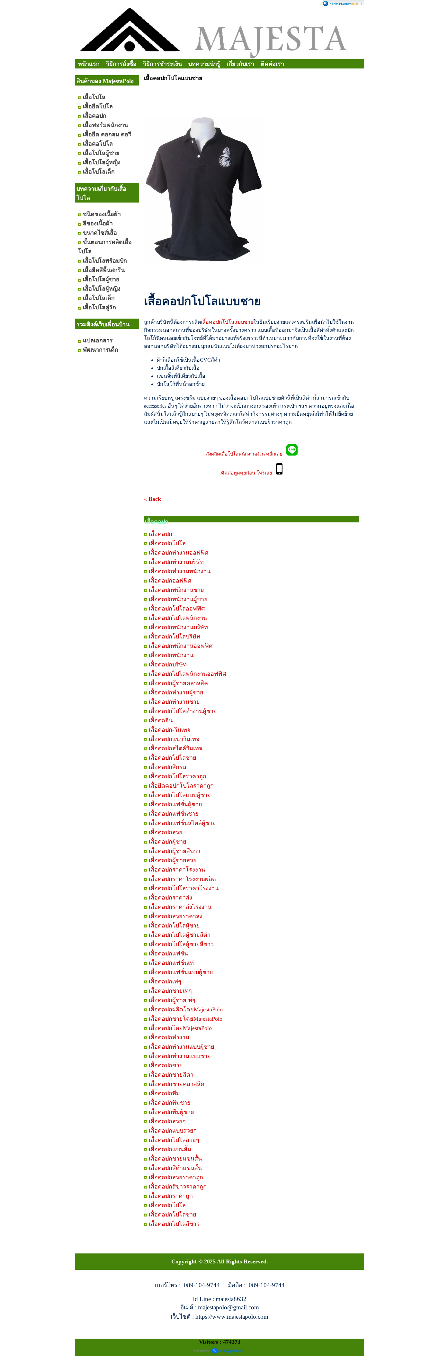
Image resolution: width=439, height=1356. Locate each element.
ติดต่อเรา (272, 64)
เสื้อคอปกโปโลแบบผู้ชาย (180, 795)
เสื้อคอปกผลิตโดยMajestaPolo (186, 1009)
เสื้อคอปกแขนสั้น (170, 1149)
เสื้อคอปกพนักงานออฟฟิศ (180, 646)
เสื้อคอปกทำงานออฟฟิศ (178, 552)
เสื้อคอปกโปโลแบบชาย (227, 322)
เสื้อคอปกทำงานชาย (174, 702)
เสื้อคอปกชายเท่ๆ (170, 991)
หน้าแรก (89, 64)
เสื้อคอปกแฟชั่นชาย (174, 813)
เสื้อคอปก (160, 534)
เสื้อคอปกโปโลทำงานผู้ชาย (183, 711)
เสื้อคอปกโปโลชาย (172, 758)
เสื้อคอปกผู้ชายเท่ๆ (172, 1000)
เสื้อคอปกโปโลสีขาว (174, 1224)
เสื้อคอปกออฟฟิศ (170, 580)
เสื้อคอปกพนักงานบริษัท (178, 627)
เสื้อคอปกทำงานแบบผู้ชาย (181, 1047)
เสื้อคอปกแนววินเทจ (174, 739)
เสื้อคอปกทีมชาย (170, 1102)
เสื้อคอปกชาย (166, 1065)
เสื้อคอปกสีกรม (167, 767)
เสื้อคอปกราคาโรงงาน (177, 869)
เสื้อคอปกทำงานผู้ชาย (176, 692)
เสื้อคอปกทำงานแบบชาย (180, 1056)
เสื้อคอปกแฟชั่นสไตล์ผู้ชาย (182, 823)
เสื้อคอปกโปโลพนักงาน (178, 618)
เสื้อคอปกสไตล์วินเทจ (175, 748)
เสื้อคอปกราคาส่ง (170, 897)
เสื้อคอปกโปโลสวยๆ (174, 1140)
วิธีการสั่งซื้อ (121, 64)
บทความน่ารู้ (204, 64)
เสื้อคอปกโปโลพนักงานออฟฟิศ (187, 674)
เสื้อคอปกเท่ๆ (165, 981)
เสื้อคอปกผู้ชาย (167, 841)
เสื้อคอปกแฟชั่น (168, 953)
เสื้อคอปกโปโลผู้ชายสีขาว (181, 944)
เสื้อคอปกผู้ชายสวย (173, 860)
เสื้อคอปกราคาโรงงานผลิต (182, 879)
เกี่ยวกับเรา (240, 64)
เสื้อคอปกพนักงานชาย (176, 590)
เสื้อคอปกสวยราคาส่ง (175, 916)
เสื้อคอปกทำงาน (169, 1037)
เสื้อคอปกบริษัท (168, 664)
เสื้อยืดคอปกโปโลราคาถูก (181, 785)
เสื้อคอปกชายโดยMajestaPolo (185, 1019)
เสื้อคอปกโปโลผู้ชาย (174, 925)
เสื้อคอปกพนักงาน (171, 655)
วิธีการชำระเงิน (162, 64)
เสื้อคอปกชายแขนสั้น (175, 1158)
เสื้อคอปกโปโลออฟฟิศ (177, 608)
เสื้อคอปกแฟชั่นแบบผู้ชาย (181, 972)
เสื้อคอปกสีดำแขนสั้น (175, 1168)
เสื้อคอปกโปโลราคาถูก (177, 776)
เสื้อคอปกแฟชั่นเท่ (171, 963)
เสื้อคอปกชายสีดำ (171, 1074)
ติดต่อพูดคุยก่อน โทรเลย (248, 472)
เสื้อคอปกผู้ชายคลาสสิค (178, 683)
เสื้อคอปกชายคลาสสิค (176, 1084)
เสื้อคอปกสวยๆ (167, 1121)
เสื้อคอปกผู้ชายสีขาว (174, 851)
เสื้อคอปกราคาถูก (171, 1196)
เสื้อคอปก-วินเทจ (170, 730)
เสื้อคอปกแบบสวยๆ (173, 1130)
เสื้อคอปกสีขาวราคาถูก (178, 1186)
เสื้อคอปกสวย (166, 832)
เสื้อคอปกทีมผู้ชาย (171, 1112)
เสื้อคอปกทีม (164, 1093)
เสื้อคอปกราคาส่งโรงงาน (180, 907)
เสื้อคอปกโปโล (167, 543)
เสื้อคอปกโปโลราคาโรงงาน (184, 888)
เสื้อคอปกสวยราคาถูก (176, 1177)
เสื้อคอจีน (161, 720)
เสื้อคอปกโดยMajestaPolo (180, 1028)
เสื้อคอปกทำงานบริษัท (176, 562)
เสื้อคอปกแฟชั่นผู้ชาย (175, 804)
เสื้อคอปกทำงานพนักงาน (180, 571)
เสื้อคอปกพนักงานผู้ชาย (178, 599)
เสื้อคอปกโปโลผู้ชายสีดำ (180, 935)
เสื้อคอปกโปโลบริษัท (174, 636)
